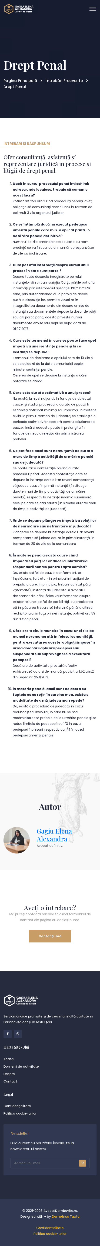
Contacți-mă (50, 936)
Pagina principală (20, 80)
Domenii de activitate (21, 1066)
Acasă (8, 1059)
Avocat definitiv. (50, 845)
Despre (9, 1074)
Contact (10, 1081)
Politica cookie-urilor (20, 1113)
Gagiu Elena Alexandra (54, 835)
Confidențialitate (17, 1106)
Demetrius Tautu (66, 1216)
